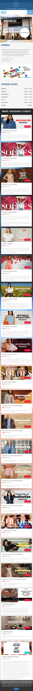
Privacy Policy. (28, 686)
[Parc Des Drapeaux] (3, 12)
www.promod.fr (7, 60)
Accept (16, 689)
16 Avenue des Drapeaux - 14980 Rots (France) (16, 8)
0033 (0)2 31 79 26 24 (9, 58)
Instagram (17, 3)
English (15, 1)
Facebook (17, 6)
